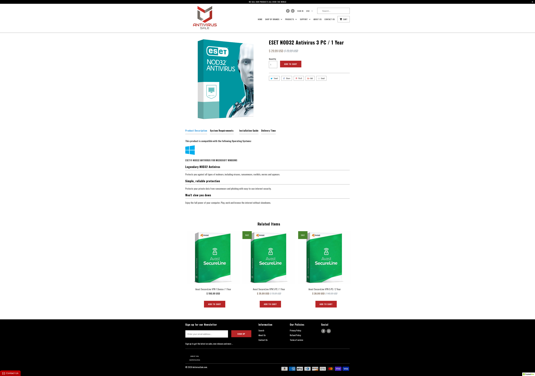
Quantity (272, 58)
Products (290, 19)
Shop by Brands (272, 19)
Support (304, 19)
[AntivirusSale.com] (204, 18)
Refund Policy (295, 335)
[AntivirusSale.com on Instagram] (293, 11)
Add (311, 78)
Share (288, 78)
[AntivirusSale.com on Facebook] (288, 11)
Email (323, 78)
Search (261, 330)
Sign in (300, 11)
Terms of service (296, 339)
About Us (317, 19)
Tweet (276, 78)
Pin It (300, 78)
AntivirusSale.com (200, 367)
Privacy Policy (295, 330)
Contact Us (329, 19)
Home (260, 19)
